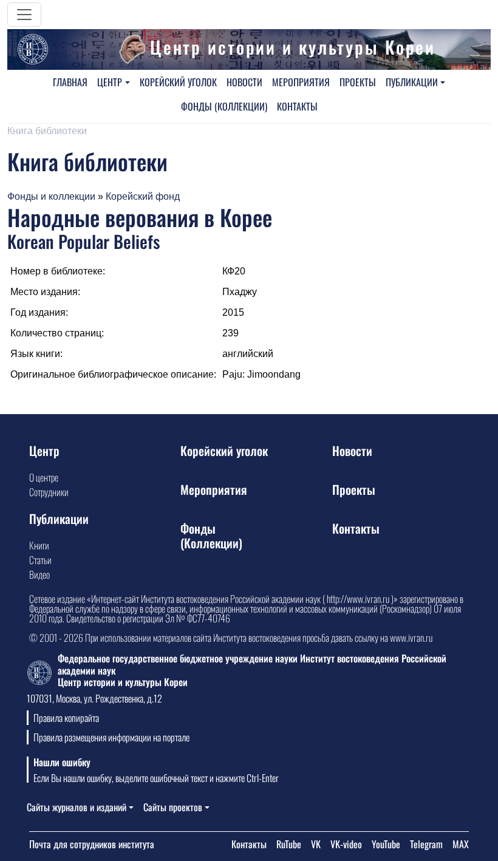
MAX (460, 844)
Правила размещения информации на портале (111, 737)
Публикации (412, 82)
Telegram (426, 844)
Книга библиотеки (47, 131)
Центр (109, 82)
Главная (70, 82)
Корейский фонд (143, 196)
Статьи (40, 560)
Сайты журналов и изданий (76, 807)
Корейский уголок (178, 82)
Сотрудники (49, 492)
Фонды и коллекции (51, 196)
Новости (244, 82)
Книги (39, 545)
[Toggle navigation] (24, 14)
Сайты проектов (172, 807)
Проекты (357, 82)
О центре (43, 477)
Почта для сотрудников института (91, 844)
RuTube (288, 844)
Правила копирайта (66, 717)
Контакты (297, 106)
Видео (39, 574)
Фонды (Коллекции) (224, 106)
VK (316, 844)
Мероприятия (301, 82)
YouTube (386, 844)
